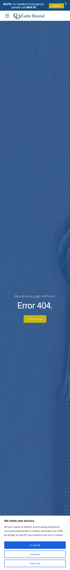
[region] (35, 543)
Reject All (35, 563)
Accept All (35, 545)
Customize (35, 554)
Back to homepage (35, 319)
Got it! (56, 6)
